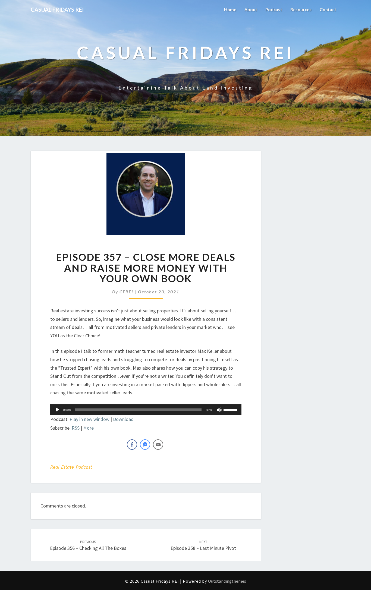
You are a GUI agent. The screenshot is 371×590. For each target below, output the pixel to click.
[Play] (57, 410)
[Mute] (219, 410)
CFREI (126, 291)
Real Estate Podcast (71, 467)
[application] (145, 409)
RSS (76, 428)
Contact (328, 9)
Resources (301, 9)
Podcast (273, 9)
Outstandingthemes (227, 581)
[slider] (231, 409)
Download (123, 419)
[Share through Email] (158, 444)
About (250, 9)
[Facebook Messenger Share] (145, 444)
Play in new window (89, 419)
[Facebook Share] (132, 444)
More (88, 428)
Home (230, 9)
